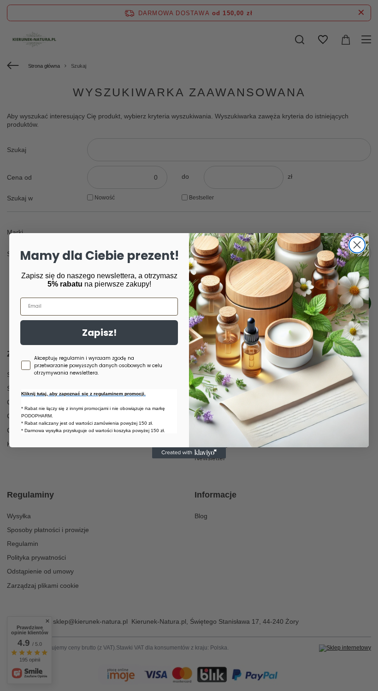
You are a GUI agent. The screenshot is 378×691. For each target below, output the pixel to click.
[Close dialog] (357, 245)
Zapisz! (99, 332)
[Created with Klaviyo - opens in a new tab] (189, 452)
